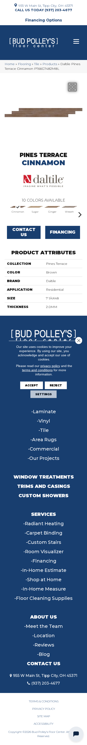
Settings (43, 394)
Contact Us (23, 232)
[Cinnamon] (17, 207)
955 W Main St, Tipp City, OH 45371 (46, 5)
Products (49, 64)
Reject (56, 385)
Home (10, 64)
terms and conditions (37, 370)
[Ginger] (52, 207)
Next (80, 212)
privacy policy (50, 365)
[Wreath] (69, 207)
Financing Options (43, 20)
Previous (6, 212)
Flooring (24, 64)
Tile (36, 64)
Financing (62, 232)
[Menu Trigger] (76, 41)
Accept (31, 385)
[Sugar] (35, 207)
